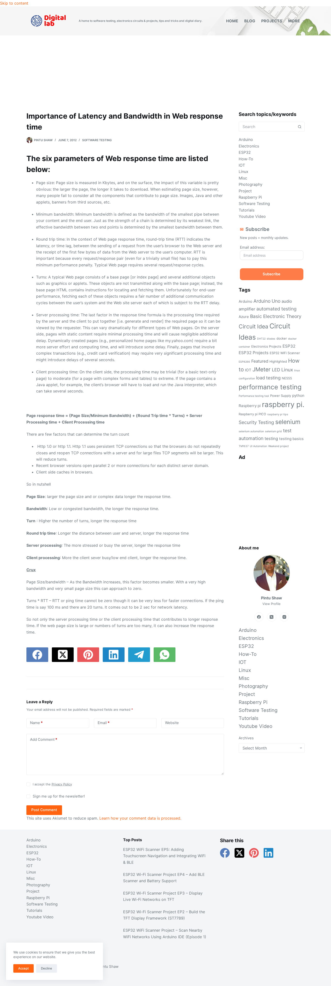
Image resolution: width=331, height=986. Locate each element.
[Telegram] (139, 654)
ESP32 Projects (253, 352)
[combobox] (267, 126)
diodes (271, 338)
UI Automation (258, 446)
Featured (259, 361)
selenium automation (251, 431)
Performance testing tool (254, 396)
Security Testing (256, 422)
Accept (23, 968)
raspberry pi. (283, 404)
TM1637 (244, 446)
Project (245, 190)
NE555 (287, 378)
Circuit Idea (253, 326)
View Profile (271, 604)
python (298, 395)
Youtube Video (252, 216)
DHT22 (261, 338)
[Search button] (299, 126)
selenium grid (273, 431)
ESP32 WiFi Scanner (285, 353)
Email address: (252, 247)
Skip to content (14, 3)
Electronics (249, 146)
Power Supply (280, 396)
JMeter (261, 369)
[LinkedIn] (114, 654)
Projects (271, 20)
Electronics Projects (266, 346)
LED (276, 369)
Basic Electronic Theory (275, 316)
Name (36, 722)
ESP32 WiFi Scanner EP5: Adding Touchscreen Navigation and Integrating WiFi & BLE (164, 856)
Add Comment (43, 739)
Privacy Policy (62, 784)
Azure (244, 316)
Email (104, 722)
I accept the (52, 784)
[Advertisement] (165, 72)
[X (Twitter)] (63, 654)
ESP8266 (244, 361)
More (294, 20)
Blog (249, 20)
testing (271, 438)
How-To (246, 158)
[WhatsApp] (164, 654)
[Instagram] (284, 617)
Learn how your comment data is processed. (140, 818)
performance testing (270, 387)
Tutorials (246, 210)
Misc (243, 178)
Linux (243, 171)
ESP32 (245, 152)
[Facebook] (37, 654)
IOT (242, 165)
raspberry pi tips (277, 414)
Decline (46, 968)
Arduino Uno (266, 301)
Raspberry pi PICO (252, 414)
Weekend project (278, 446)
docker (281, 338)
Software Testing (97, 140)
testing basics (291, 438)
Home (232, 20)
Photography (250, 184)
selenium (287, 421)
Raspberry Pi (250, 197)
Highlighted (278, 361)
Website (172, 722)
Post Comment (44, 809)
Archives (246, 738)
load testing (268, 377)
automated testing (276, 309)
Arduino (246, 139)
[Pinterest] (88, 654)
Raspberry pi (250, 405)
